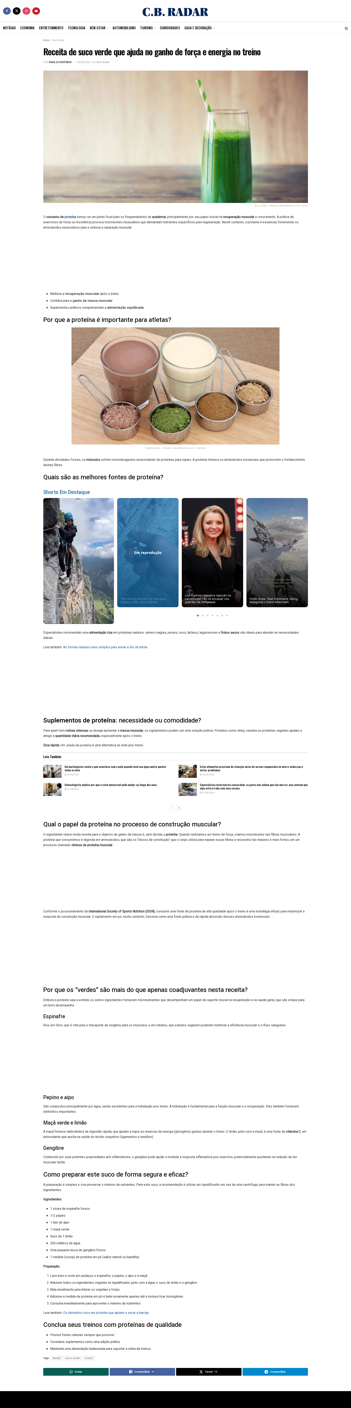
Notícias (9, 27)
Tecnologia (76, 27)
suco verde (72, 1358)
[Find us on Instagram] (26, 11)
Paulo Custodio (60, 62)
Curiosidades (170, 27)
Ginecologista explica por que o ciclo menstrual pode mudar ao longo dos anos (111, 784)
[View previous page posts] (172, 808)
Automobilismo (124, 27)
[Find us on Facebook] (7, 11)
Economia (27, 27)
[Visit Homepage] (175, 11)
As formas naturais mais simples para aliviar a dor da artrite (105, 647)
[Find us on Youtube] (36, 11)
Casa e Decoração (198, 27)
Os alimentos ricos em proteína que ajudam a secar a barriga (106, 1313)
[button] (197, 615)
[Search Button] (346, 28)
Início (46, 40)
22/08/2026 (72, 774)
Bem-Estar (97, 27)
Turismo (146, 27)
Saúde (57, 1358)
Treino (89, 1358)
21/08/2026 (72, 789)
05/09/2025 (84, 62)
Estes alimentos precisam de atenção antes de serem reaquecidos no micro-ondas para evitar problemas (251, 768)
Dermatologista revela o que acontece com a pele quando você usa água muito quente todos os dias (115, 768)
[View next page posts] (179, 808)
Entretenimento (51, 27)
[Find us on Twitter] (17, 11)
